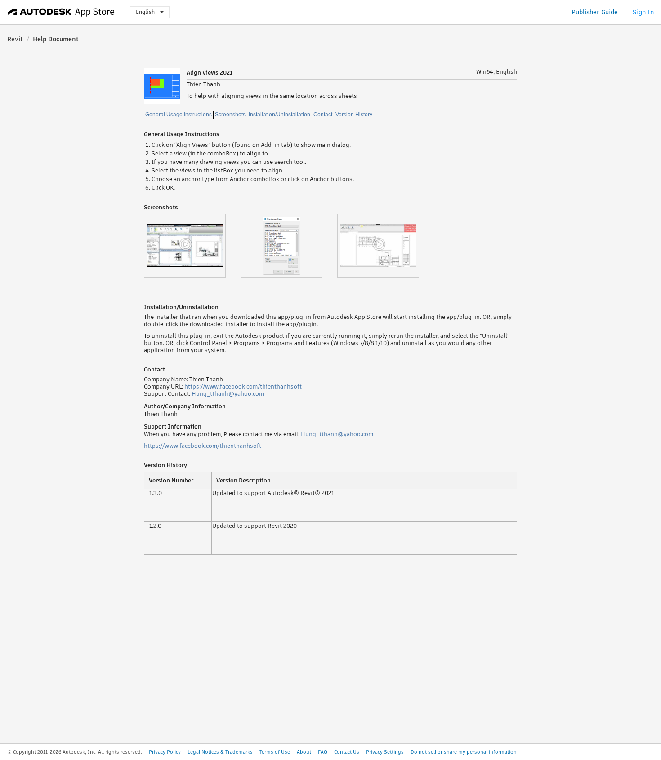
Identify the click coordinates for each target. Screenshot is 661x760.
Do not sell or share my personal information (464, 752)
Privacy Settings (385, 752)
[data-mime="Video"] (192, 246)
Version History (353, 114)
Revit (15, 39)
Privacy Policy (165, 752)
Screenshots (230, 114)
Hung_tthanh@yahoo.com (228, 393)
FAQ (322, 752)
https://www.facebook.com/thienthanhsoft (243, 386)
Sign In (643, 12)
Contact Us (346, 752)
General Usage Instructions (178, 114)
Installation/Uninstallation (279, 114)
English (145, 12)
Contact (322, 114)
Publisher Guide (595, 12)
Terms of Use (274, 752)
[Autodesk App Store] (61, 12)
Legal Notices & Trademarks (220, 752)
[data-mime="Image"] (289, 246)
